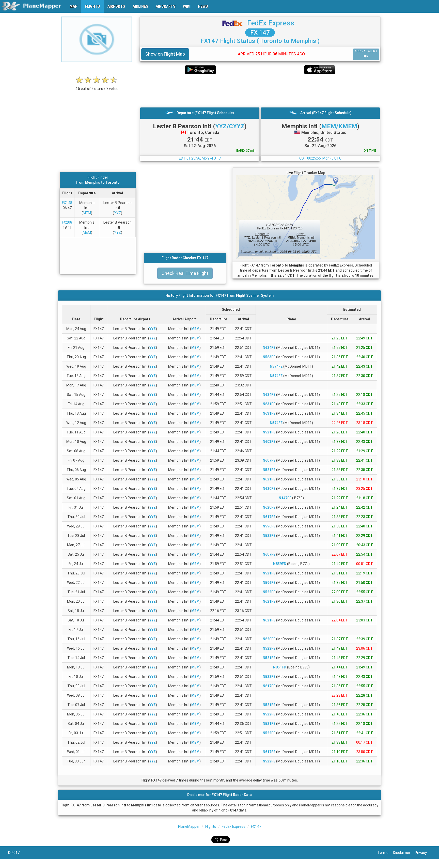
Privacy (423, 853)
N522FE (269, 536)
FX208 (67, 222)
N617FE (269, 517)
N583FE (269, 357)
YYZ (117, 213)
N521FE (269, 432)
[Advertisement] (260, 90)
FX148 (67, 203)
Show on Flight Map (165, 54)
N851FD (279, 667)
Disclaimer (404, 853)
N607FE (269, 460)
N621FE (269, 479)
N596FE (269, 526)
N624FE (269, 348)
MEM (87, 213)
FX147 (256, 826)
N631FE (269, 404)
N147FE (285, 498)
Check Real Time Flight (185, 273)
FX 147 (260, 32)
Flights (210, 826)
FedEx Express (270, 23)
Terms (385, 853)
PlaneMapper (189, 826)
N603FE (269, 442)
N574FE (276, 366)
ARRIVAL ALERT (366, 51)
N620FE (269, 489)
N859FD (279, 564)
